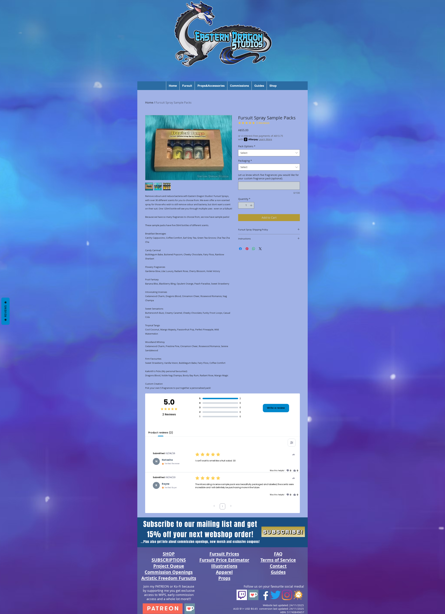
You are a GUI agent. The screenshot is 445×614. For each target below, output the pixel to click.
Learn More (265, 139)
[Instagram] (287, 595)
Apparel (224, 572)
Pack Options (246, 146)
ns (234, 566)
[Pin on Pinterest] (247, 249)
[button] (172, 85)
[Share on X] (260, 249)
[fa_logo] (298, 595)
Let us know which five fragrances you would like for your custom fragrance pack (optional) (268, 176)
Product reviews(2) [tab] (160, 432)
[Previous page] (214, 506)
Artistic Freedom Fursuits (168, 578)
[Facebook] (264, 595)
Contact (278, 566)
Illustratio (221, 566)
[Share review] (294, 455)
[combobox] (269, 152)
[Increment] (251, 205)
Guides (278, 572)
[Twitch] (242, 595)
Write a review (276, 408)
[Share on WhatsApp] (254, 249)
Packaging (245, 160)
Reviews (5, 311)
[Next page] (231, 506)
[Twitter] (275, 595)
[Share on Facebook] (240, 249)
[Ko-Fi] (253, 595)
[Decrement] (241, 205)
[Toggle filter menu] (292, 443)
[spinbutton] (246, 205)
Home (149, 102)
